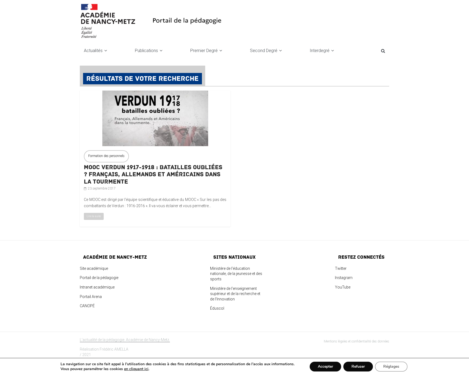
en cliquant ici (136, 369)
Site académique (94, 268)
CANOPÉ (87, 306)
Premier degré (204, 50)
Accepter (325, 366)
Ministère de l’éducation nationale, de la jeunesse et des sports (236, 273)
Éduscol (217, 308)
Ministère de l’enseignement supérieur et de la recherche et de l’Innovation (235, 293)
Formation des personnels (106, 156)
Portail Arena (91, 296)
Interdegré (319, 50)
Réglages (391, 366)
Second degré (263, 50)
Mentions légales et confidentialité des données (356, 341)
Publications (146, 50)
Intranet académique (97, 287)
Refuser (358, 366)
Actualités (93, 50)
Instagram (344, 277)
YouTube (342, 287)
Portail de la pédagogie (99, 277)
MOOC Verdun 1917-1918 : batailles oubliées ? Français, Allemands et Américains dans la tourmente (153, 174)
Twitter (341, 268)
